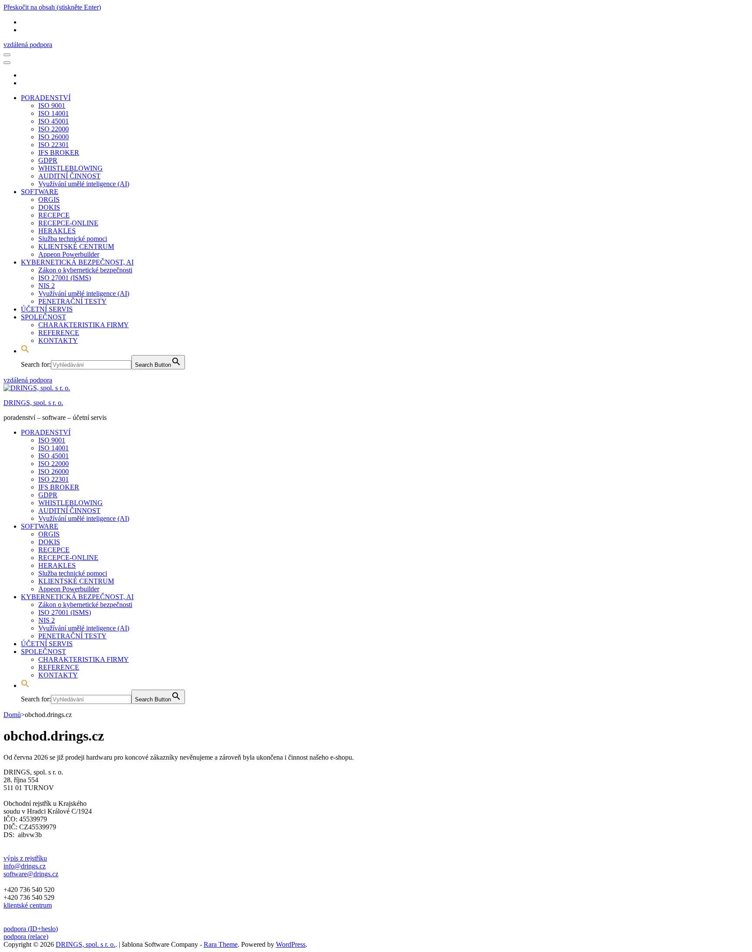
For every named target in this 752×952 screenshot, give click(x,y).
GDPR (47, 160)
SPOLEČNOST (43, 317)
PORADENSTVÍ (45, 97)
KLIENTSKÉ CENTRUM (76, 246)
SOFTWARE (39, 191)
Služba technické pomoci (72, 238)
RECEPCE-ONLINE (68, 223)
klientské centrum (27, 905)
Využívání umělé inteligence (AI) (83, 184)
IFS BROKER (58, 152)
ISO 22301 (53, 144)
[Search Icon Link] (25, 351)
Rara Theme (221, 944)
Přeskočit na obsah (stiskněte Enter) (52, 7)
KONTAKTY (58, 340)
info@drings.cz (24, 866)
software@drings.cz (30, 874)
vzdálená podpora (27, 44)
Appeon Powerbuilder (68, 254)
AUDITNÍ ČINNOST (69, 176)
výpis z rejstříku (25, 858)
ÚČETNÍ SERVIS (47, 309)
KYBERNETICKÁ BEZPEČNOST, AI (77, 262)
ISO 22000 (53, 129)
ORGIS (49, 199)
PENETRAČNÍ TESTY (72, 301)
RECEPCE (54, 215)
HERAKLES (57, 231)
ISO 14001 (53, 113)
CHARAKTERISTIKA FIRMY (83, 325)
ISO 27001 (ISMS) (64, 278)
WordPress (291, 944)
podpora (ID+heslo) (30, 928)
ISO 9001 (51, 105)
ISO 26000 (53, 137)
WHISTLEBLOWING (70, 168)
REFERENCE (58, 332)
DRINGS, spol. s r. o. (33, 402)
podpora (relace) (25, 936)
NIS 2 (46, 285)
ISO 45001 (53, 121)
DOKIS (49, 207)
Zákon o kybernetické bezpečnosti (85, 270)
